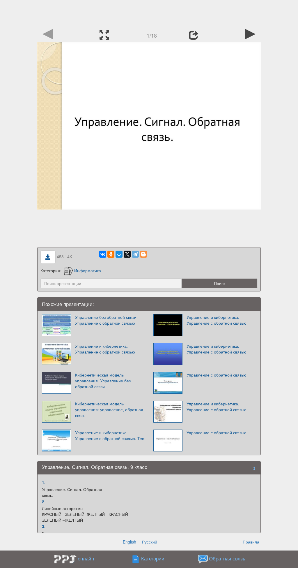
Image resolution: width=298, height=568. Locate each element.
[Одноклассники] (110, 254)
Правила (251, 542)
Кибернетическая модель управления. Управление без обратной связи (103, 380)
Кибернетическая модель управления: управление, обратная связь (109, 409)
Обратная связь (227, 558)
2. (43, 501)
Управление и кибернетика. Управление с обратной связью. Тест (110, 435)
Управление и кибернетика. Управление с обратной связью (216, 320)
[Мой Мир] (119, 254)
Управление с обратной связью (216, 375)
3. (43, 526)
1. (43, 482)
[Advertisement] (149, 13)
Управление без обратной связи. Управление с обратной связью (106, 320)
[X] (127, 254)
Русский (149, 542)
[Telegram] (135, 254)
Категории (152, 558)
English (129, 542)
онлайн (86, 558)
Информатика (87, 270)
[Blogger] (143, 254)
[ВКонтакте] (102, 254)
